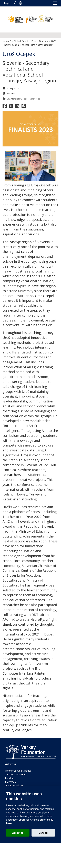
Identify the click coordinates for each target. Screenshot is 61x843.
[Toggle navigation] (55, 3)
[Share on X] (11, 106)
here (9, 823)
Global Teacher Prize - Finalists (31, 41)
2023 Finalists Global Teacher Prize (23, 98)
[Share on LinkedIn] (17, 106)
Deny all (43, 832)
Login (7, 3)
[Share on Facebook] (5, 106)
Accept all (18, 832)
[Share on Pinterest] (24, 106)
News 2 (7, 41)
